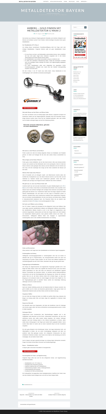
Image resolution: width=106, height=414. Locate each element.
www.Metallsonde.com (78, 140)
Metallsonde (50, 33)
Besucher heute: (78, 164)
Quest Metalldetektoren (78, 96)
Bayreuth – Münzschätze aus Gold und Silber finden (31, 395)
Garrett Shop (76, 78)
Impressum (83, 1)
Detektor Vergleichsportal (78, 93)
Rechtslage (72, 1)
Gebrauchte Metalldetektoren (79, 98)
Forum (65, 1)
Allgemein (76, 150)
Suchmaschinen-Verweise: (78, 175)
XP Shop (75, 81)
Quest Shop (76, 75)
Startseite (45, 1)
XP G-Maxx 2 (35, 201)
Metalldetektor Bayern (27, 1)
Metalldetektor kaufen (56, 1)
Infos (77, 1)
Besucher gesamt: (78, 170)
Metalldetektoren (28, 384)
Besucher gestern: (78, 167)
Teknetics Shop (76, 73)
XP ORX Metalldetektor (78, 95)
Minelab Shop (76, 80)
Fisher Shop (76, 76)
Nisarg (65, 411)
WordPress (56, 411)
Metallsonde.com (77, 71)
